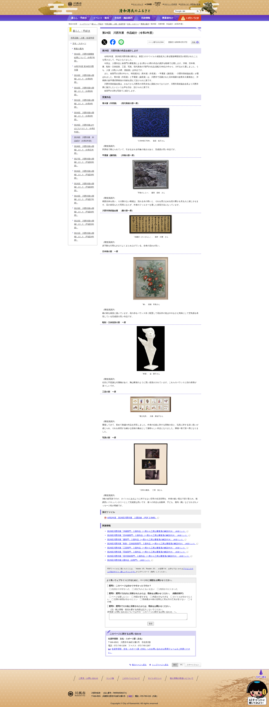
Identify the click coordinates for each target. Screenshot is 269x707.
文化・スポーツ (133, 24)
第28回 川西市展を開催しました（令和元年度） (84, 149)
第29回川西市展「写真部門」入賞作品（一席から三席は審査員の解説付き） (146, 552)
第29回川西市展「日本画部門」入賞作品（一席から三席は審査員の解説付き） (147, 535)
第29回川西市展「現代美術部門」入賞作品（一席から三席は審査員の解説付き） (148, 556)
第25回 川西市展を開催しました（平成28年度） (84, 187)
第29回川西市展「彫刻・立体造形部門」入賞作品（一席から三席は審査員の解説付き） (151, 544)
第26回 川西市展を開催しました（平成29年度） (84, 174)
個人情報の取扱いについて (181, 678)
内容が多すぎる (141, 597)
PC (181, 665)
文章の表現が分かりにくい (126, 599)
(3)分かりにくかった (168, 589)
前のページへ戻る (139, 665)
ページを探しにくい (120, 597)
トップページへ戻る (160, 665)
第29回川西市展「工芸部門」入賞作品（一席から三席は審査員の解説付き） (146, 548)
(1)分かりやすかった (121, 589)
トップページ (85, 24)
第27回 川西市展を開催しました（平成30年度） (84, 162)
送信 (150, 624)
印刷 (193, 42)
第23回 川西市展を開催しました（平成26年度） (84, 211)
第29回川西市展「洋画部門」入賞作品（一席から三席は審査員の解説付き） (146, 531)
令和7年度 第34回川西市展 (84, 68)
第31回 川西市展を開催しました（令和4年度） (84, 103)
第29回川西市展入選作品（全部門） (129, 560)
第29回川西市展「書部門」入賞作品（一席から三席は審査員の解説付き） (145, 540)
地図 (130, 696)
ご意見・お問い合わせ (88, 678)
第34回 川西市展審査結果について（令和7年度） (84, 57)
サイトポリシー (155, 678)
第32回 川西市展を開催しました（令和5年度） (84, 91)
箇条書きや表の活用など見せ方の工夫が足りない (163, 599)
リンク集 (110, 678)
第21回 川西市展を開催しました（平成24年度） (84, 236)
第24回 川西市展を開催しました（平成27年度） (84, 199)
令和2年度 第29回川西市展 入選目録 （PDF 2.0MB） (132, 518)
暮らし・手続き (97, 24)
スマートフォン (193, 665)
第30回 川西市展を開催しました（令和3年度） (84, 116)
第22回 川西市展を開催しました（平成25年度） (84, 224)
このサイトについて (131, 678)
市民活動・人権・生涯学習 (115, 24)
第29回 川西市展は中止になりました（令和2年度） (84, 128)
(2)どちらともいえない (144, 589)
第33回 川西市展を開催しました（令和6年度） (84, 78)
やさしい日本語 (170, 4)
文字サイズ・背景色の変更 (190, 4)
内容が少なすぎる (160, 597)
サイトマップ (138, 4)
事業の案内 (145, 24)
